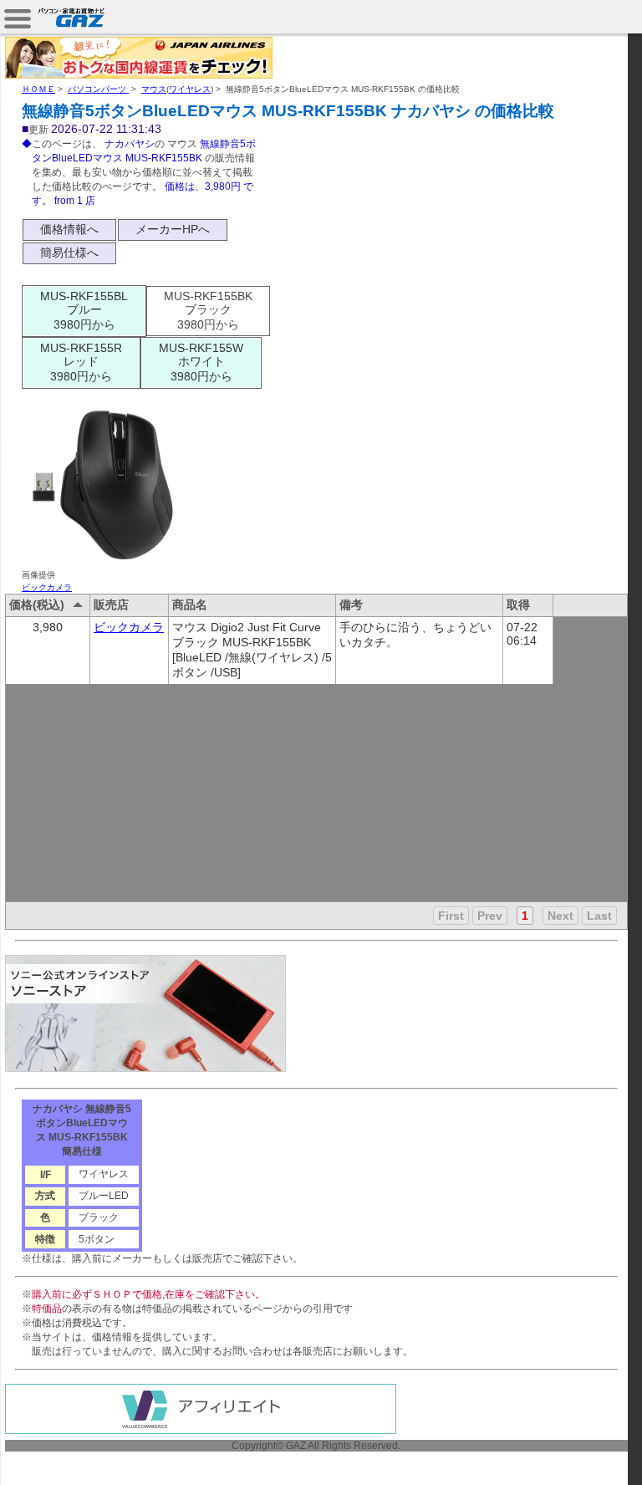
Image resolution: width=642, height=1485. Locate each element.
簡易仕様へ (69, 252)
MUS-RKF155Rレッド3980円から (81, 362)
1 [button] (525, 915)
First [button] (451, 915)
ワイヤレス (190, 89)
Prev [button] (489, 915)
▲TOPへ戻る (583, 1453)
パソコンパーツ (98, 89)
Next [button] (560, 915)
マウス (153, 89)
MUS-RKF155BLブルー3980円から (84, 310)
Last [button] (599, 915)
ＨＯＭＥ (38, 89)
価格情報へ (69, 229)
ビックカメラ (47, 587)
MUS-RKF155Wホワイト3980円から (201, 362)
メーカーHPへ (172, 229)
